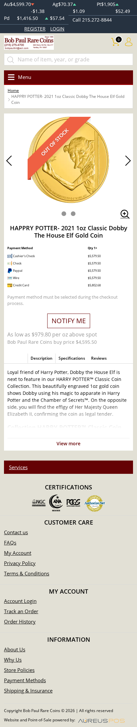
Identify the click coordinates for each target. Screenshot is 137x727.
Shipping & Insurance (28, 690)
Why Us (13, 659)
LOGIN (57, 29)
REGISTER (35, 29)
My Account (17, 552)
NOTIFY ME (69, 320)
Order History (20, 621)
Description (42, 358)
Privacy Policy (20, 563)
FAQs (10, 542)
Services (18, 467)
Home (13, 90)
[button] (63, 213)
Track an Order (21, 611)
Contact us (16, 532)
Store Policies (19, 670)
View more (68, 443)
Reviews (99, 358)
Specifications (72, 358)
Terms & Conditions (26, 573)
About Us (14, 649)
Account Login (20, 601)
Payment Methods (25, 680)
